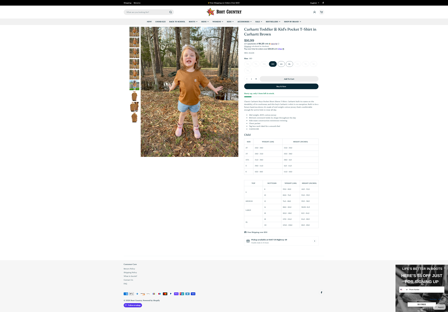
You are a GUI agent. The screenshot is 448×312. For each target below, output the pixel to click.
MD (272, 64)
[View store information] (315, 241)
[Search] (170, 12)
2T (298, 65)
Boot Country (136, 300)
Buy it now (281, 86)
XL (289, 64)
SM (265, 65)
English (313, 3)
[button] (281, 43)
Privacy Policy (433, 299)
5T (249, 71)
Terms (439, 299)
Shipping (127, 3)
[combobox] (149, 12)
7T (257, 65)
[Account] (314, 12)
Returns (137, 3)
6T (249, 65)
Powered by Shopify (151, 300)
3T (306, 65)
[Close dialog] (445, 268)
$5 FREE (422, 304)
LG (281, 64)
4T (315, 65)
